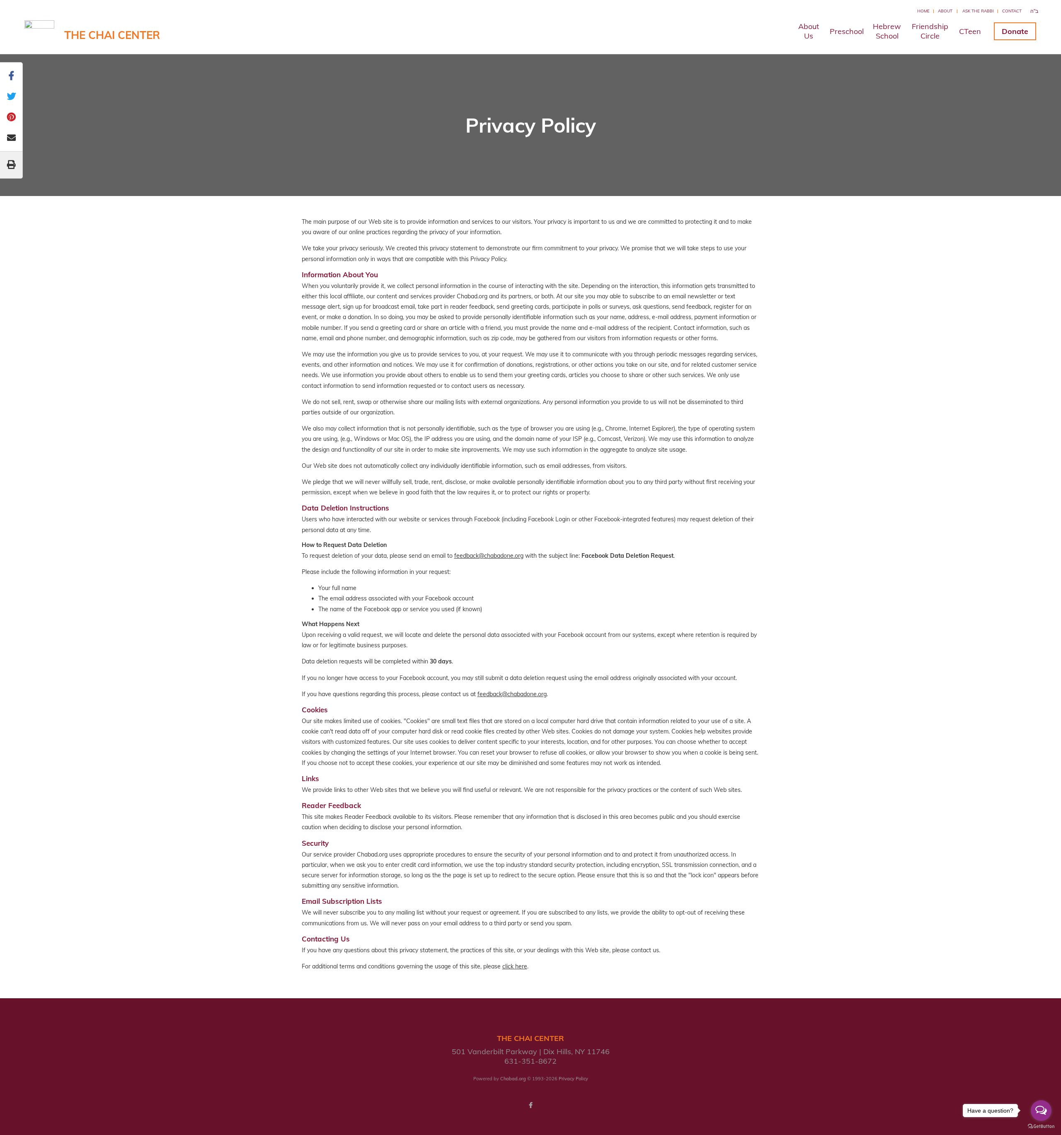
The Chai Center (112, 35)
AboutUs (808, 31)
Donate (1015, 31)
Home (923, 11)
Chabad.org (513, 1079)
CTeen (970, 31)
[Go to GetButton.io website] (1041, 1126)
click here (514, 966)
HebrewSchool (887, 31)
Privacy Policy (573, 1079)
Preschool (847, 31)
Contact (1012, 11)
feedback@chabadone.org (488, 555)
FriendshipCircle (930, 31)
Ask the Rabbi (978, 11)
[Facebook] (530, 1105)
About (945, 11)
